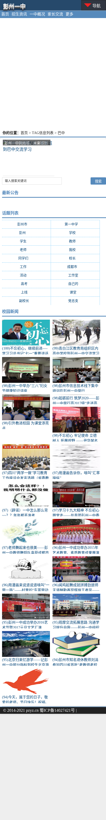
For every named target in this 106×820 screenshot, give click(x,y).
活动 (26, 275)
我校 (75, 250)
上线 (26, 292)
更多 (69, 14)
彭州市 (26, 224)
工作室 (75, 275)
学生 (26, 241)
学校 (75, 233)
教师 (75, 241)
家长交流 (55, 14)
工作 (26, 267)
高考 (26, 284)
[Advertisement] (53, 74)
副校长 (26, 301)
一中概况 (37, 14)
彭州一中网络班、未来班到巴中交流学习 (26, 143)
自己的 (75, 284)
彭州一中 (14, 6)
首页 (5, 14)
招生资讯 (19, 14)
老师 (26, 250)
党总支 (75, 301)
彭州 (26, 233)
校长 (75, 258)
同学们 (26, 258)
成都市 (75, 267)
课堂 (75, 292)
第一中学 (75, 224)
